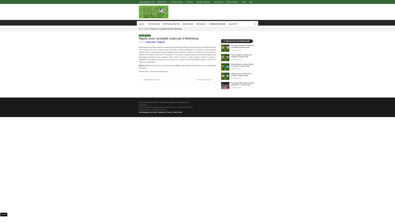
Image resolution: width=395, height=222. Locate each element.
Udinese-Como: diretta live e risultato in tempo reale (241, 74)
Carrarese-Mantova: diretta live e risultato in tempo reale (242, 46)
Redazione (161, 42)
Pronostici (189, 2)
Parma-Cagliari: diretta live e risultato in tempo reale (241, 56)
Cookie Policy (177, 112)
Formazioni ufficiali (176, 2)
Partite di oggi (154, 24)
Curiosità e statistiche (203, 2)
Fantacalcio (201, 24)
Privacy (168, 112)
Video (244, 2)
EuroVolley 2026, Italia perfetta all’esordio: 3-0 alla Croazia (242, 84)
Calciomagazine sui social (148, 112)
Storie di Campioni (232, 2)
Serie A (146, 29)
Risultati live (188, 24)
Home (141, 29)
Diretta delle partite (171, 24)
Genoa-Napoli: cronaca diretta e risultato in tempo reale (242, 65)
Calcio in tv (233, 24)
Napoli (142, 35)
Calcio (141, 24)
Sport (251, 2)
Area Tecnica (218, 2)
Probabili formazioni (217, 24)
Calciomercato (162, 2)
